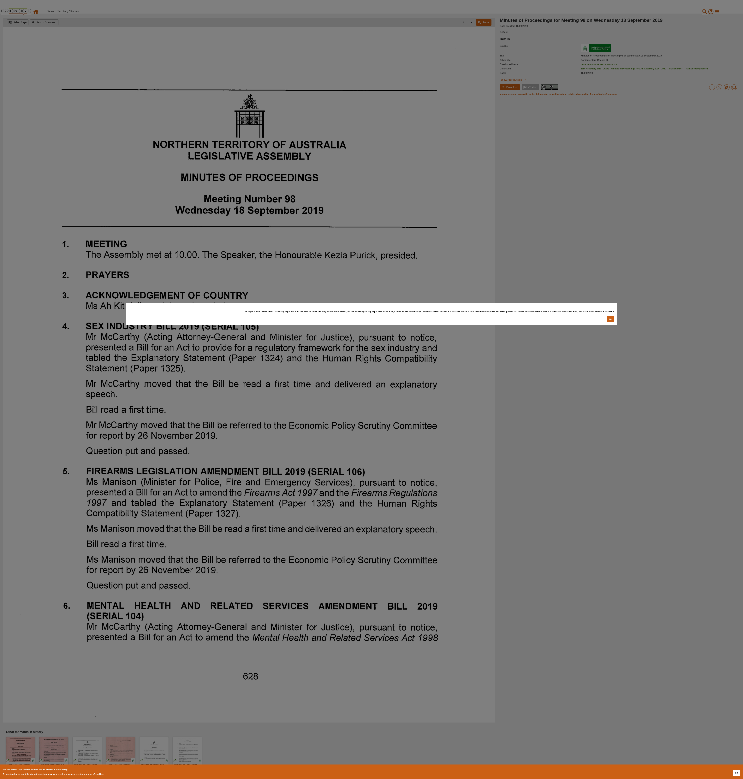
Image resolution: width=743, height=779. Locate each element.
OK (610, 319)
